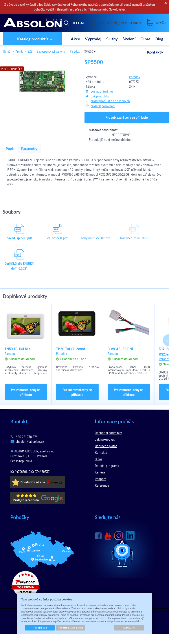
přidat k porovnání (102, 106)
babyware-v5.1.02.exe (96, 238)
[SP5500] (42, 81)
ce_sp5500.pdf (57, 238)
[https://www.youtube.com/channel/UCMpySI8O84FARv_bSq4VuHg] (108, 536)
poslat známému (101, 91)
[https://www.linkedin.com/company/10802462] (130, 535)
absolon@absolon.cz (30, 441)
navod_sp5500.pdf (19, 238)
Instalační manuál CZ (134, 238)
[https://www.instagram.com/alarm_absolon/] (118, 535)
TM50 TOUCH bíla (17, 348)
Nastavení (129, 628)
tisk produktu (99, 96)
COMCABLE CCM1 (120, 348)
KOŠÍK (161, 23)
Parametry (29, 148)
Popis (10, 148)
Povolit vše (40, 628)
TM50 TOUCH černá (70, 348)
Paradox (134, 77)
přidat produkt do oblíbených (110, 101)
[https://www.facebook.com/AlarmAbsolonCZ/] (98, 535)
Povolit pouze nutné (70, 628)
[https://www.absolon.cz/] (32, 23)
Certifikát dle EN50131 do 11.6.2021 (19, 265)
